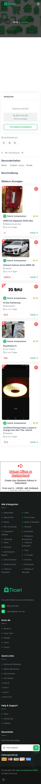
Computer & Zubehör (7, 533)
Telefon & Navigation (6, 570)
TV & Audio (28, 555)
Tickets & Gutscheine (27, 544)
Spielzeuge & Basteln (7, 553)
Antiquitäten (8, 513)
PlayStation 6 (10, 346)
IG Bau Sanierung (11, 303)
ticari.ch (6, 683)
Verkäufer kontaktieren (22, 127)
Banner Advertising (11, 669)
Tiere (26, 550)
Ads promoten (9, 674)
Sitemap (6, 723)
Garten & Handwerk (31, 522)
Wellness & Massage (27, 570)
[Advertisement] (20, 58)
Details (33, 233)
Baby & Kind (8, 517)
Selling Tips (8, 719)
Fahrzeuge (7, 539)
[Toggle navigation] (38, 3)
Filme (26, 513)
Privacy (6, 647)
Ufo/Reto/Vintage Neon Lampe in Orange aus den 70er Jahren (19, 429)
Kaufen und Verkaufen (12, 664)
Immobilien (28, 531)
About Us (7, 629)
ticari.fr (6, 692)
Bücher (6, 522)
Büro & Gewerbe (10, 527)
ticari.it (6, 688)
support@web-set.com (16, 611)
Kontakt (6, 638)
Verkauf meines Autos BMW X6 (19, 265)
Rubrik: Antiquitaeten (16, 216)
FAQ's (5, 714)
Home (15, 22)
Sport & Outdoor (10, 560)
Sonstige (27, 560)
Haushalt (27, 527)
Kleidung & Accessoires (27, 537)
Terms (6, 643)
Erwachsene (29, 564)
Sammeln (7, 547)
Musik (6, 542)
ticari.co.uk (7, 697)
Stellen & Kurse (9, 564)
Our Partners (8, 678)
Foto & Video (29, 517)
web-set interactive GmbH (26, 770)
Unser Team (8, 633)
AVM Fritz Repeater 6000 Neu (18, 221)
